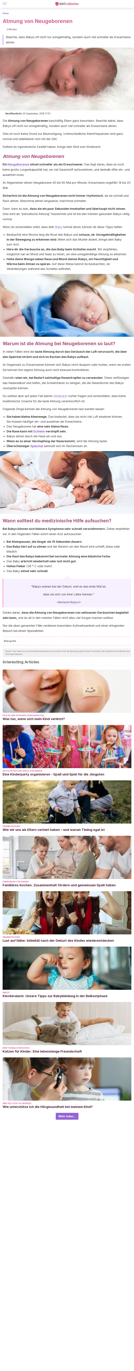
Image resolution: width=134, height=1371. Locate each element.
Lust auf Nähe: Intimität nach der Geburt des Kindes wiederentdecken (58, 941)
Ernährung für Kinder (16, 881)
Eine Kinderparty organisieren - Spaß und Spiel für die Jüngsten (53, 774)
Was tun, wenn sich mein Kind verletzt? (34, 719)
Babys (6, 13)
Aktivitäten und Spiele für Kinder (22, 771)
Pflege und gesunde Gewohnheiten (23, 715)
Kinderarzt (60, 396)
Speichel (36, 446)
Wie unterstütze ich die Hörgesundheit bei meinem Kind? (48, 1107)
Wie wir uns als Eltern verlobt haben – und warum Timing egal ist (54, 830)
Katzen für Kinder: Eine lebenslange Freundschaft (42, 1051)
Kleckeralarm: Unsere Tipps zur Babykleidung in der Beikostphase (55, 996)
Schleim (39, 431)
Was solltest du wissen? (17, 1103)
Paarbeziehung (11, 826)
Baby (58, 227)
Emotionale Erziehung (16, 1048)
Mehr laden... (67, 1116)
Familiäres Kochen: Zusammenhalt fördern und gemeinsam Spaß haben (59, 885)
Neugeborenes (18, 164)
